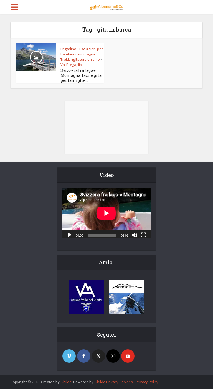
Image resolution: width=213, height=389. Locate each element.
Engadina (68, 48)
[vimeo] (69, 356)
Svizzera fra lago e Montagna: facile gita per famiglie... (81, 75)
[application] (106, 213)
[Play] (69, 234)
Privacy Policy (147, 381)
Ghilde (66, 381)
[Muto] (134, 234)
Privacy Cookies (119, 381)
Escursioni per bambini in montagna (81, 51)
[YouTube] (128, 356)
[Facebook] (83, 356)
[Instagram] (113, 356)
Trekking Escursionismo (80, 59)
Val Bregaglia (71, 64)
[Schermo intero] (143, 234)
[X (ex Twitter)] (98, 356)
